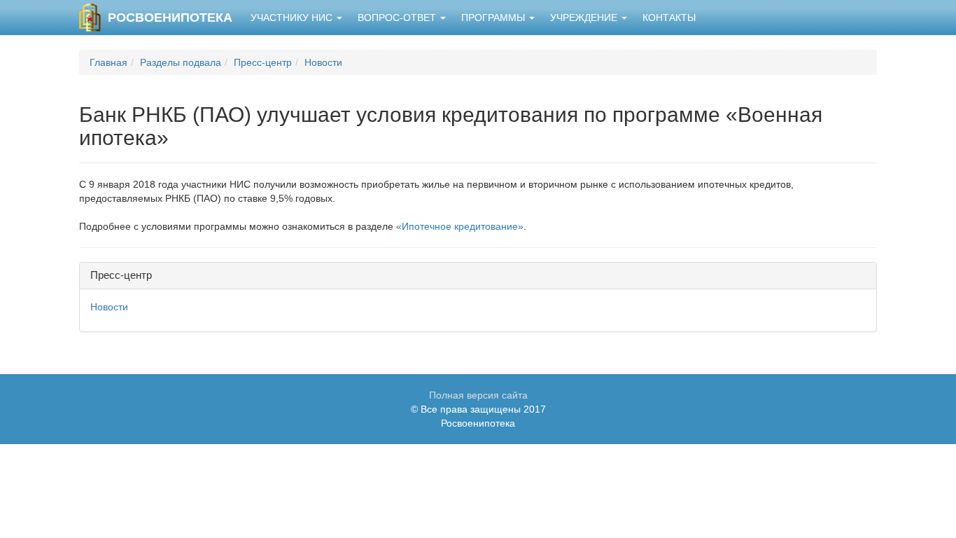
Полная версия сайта (478, 395)
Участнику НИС (293, 17)
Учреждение (585, 17)
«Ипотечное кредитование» (459, 226)
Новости (323, 62)
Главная (108, 62)
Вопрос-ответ (398, 17)
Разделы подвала (180, 62)
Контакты (669, 17)
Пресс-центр (263, 62)
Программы (494, 17)
